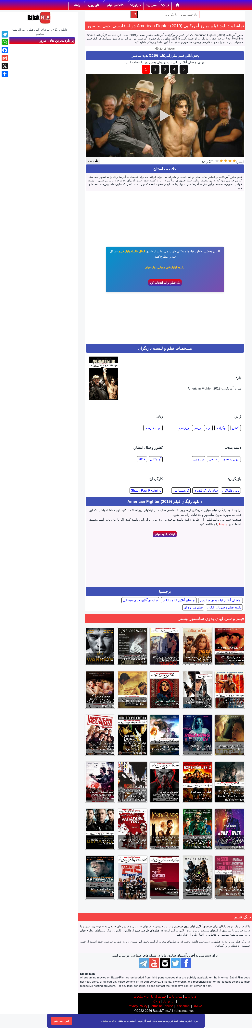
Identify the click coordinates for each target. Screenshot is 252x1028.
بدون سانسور (230, 459)
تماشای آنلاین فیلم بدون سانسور (220, 600)
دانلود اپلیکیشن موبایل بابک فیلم (164, 267)
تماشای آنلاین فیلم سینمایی (140, 600)
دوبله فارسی (153, 428)
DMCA (197, 1006)
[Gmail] (5, 58)
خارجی (213, 459)
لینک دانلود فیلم (165, 534)
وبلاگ (156, 1001)
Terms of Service (161, 1006)
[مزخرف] (234, 161)
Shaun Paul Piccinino (146, 490)
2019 (141, 459)
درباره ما (190, 996)
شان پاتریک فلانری (206, 490)
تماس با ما (175, 996)
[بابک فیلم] (39, 18)
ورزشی (184, 428)
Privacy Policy (137, 1006)
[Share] (5, 74)
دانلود (91, 160)
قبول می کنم (61, 1020)
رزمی (197, 428)
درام (208, 428)
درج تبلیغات (141, 996)
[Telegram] (5, 34)
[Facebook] (5, 50)
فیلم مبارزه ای (193, 607)
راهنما (223, 524)
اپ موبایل (168, 1001)
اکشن (235, 428)
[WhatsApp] (5, 42)
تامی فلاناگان (230, 490)
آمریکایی (155, 459)
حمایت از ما (158, 996)
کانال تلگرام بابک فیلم (132, 251)
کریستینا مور (181, 490)
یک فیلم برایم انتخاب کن (165, 282)
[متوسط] (226, 161)
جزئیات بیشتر (109, 1020)
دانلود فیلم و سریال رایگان (224, 607)
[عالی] (217, 161)
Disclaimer (182, 1006)
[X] (5, 66)
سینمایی (198, 459)
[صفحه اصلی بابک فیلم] (178, 5)
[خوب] (221, 161)
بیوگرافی (221, 428)
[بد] (230, 161)
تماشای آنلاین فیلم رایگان (178, 600)
